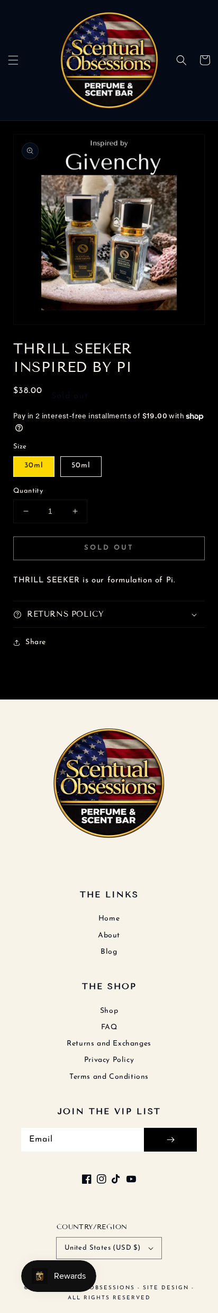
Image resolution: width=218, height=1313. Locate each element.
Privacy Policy (109, 1060)
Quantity (28, 490)
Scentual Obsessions (94, 1288)
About (109, 936)
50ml (80, 465)
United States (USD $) (102, 1247)
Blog (109, 952)
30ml (33, 465)
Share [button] (35, 642)
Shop (109, 1011)
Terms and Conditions (109, 1077)
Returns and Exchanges (109, 1044)
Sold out (109, 547)
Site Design (166, 1288)
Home (109, 919)
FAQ (109, 1027)
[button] (13, 60)
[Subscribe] (170, 1140)
